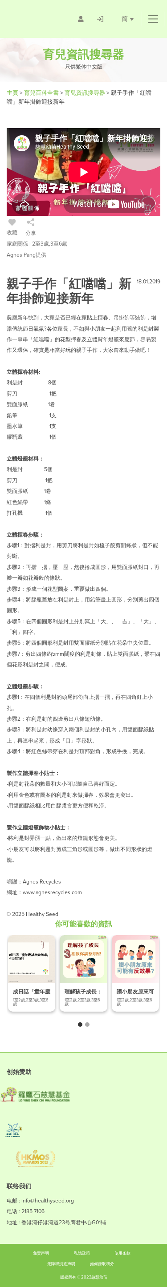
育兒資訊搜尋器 (85, 93)
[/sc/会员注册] (81, 19)
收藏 (12, 233)
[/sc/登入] (100, 19)
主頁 (13, 93)
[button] (153, 19)
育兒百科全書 (42, 93)
